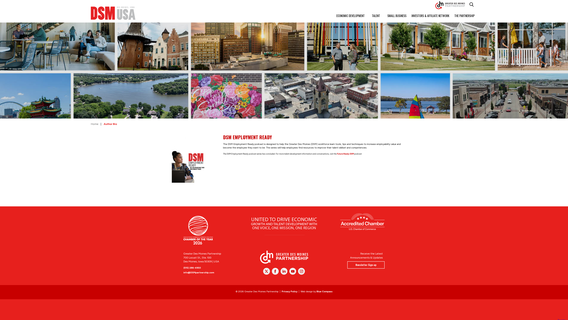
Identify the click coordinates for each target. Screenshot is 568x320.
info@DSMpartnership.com (198, 272)
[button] (471, 4)
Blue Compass (325, 291)
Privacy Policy (289, 291)
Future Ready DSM (345, 154)
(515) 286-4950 (192, 267)
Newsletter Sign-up (366, 265)
